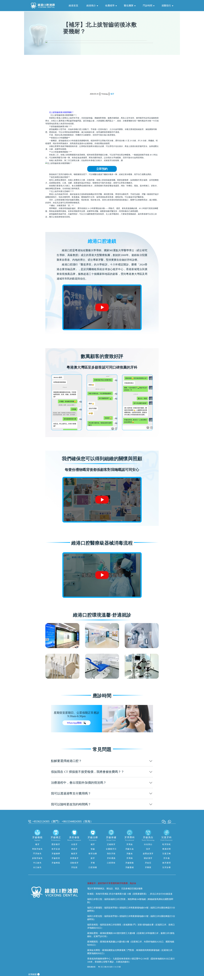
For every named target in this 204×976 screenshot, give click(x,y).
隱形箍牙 (56, 844)
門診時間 (147, 5)
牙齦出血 (129, 849)
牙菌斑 (148, 867)
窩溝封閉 (166, 849)
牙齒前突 (56, 858)
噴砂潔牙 (148, 858)
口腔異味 (111, 863)
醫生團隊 (128, 5)
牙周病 (129, 858)
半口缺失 (37, 863)
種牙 (37, 844)
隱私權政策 (91, 967)
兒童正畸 (166, 854)
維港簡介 (91, 5)
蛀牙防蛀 (166, 844)
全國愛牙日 (111, 849)
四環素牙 (74, 858)
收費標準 (110, 5)
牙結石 (148, 863)
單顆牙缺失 (37, 849)
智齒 (93, 849)
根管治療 (93, 854)
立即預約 (102, 168)
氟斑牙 (74, 854)
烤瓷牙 (74, 849)
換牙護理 (166, 863)
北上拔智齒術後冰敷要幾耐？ (61, 112)
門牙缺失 (37, 854)
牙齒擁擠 (56, 854)
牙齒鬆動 (129, 863)
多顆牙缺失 (37, 858)
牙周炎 (129, 844)
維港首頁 (73, 5)
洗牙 (148, 849)
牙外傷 (166, 858)
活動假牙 (74, 863)
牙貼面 (74, 867)
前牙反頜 (56, 849)
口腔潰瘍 (93, 867)
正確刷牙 (111, 844)
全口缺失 (37, 867)
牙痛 (93, 863)
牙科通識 (111, 858)
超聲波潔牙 (148, 854)
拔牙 (93, 858)
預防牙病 (111, 854)
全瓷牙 (74, 844)
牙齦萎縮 (129, 867)
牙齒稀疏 (56, 863)
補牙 (112, 94)
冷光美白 (148, 844)
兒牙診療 (166, 867)
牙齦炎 (129, 854)
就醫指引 (166, 5)
